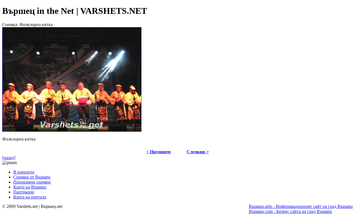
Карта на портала (29, 197)
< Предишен (158, 151)
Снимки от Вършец (31, 177)
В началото (23, 172)
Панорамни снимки (32, 182)
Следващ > (198, 151)
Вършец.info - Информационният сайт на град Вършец (301, 206)
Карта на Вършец (29, 187)
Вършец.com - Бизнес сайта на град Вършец (290, 211)
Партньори (23, 192)
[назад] (8, 157)
